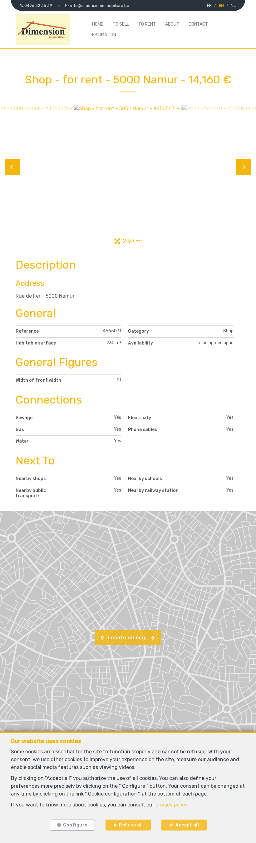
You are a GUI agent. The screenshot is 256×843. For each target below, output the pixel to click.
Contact (198, 24)
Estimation (104, 34)
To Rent (147, 24)
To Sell (121, 24)
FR (209, 5)
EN (221, 5)
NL (233, 5)
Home (97, 24)
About (172, 24)
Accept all (187, 825)
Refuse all (131, 825)
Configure (75, 825)
